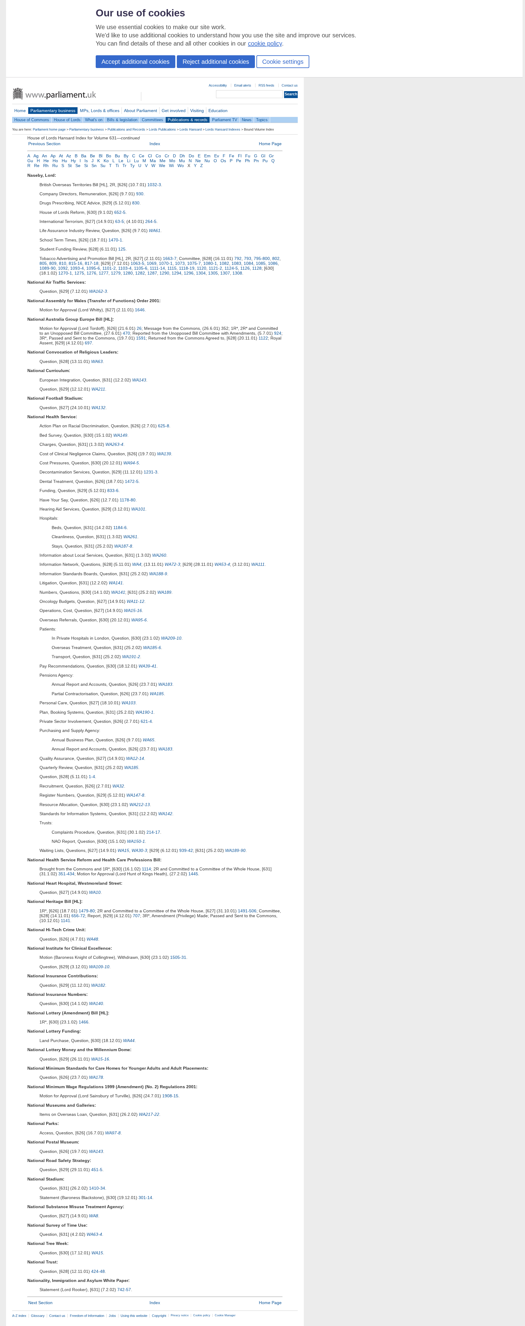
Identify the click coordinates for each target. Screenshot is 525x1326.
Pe (238, 160)
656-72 (78, 915)
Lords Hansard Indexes (222, 129)
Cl (150, 155)
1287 (152, 273)
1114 (146, 868)
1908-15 (170, 1095)
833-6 (112, 490)
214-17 (153, 832)
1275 (79, 273)
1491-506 (247, 910)
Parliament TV (224, 120)
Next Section (40, 1302)
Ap (53, 155)
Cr (167, 155)
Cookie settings (283, 61)
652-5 (119, 212)
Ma (153, 160)
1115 (172, 268)
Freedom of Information (87, 1315)
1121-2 (215, 268)
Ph (247, 160)
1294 (176, 273)
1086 (273, 263)
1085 (261, 263)
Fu (247, 155)
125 (121, 249)
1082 (224, 263)
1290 (164, 273)
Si (86, 165)
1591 (141, 338)
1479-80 (87, 910)
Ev (216, 155)
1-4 (92, 776)
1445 (193, 873)
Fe (231, 155)
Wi (171, 165)
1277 (103, 273)
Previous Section (44, 143)
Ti (117, 165)
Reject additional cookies (216, 61)
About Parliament (140, 110)
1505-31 (178, 957)
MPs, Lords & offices (99, 110)
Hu (64, 160)
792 (238, 258)
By (126, 155)
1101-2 (109, 268)
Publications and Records (126, 129)
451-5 (96, 1169)
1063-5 (137, 263)
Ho (55, 160)
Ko (106, 160)
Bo (108, 155)
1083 (236, 263)
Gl (263, 155)
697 (88, 342)
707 (136, 915)
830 (135, 202)
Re (36, 165)
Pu (265, 160)
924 (277, 333)
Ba (83, 155)
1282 (140, 273)
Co (158, 155)
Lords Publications (162, 129)
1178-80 (128, 499)
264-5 (150, 221)
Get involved (174, 110)
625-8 (163, 425)
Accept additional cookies (135, 61)
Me (163, 160)
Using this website (134, 1315)
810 (62, 263)
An (44, 155)
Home (20, 110)
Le (120, 160)
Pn (256, 160)
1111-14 (157, 268)
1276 (91, 273)
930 (139, 193)
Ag (36, 155)
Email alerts (242, 85)
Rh (46, 165)
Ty (132, 165)
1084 (248, 263)
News (247, 120)
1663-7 (170, 258)
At (61, 155)
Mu (182, 160)
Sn (94, 165)
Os (223, 160)
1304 (201, 273)
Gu (30, 160)
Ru (55, 165)
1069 (151, 263)
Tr (124, 165)
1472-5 (132, 481)
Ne (198, 160)
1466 (83, 1022)
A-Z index (19, 1315)
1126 (245, 268)
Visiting (197, 110)
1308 (237, 273)
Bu (117, 155)
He (46, 160)
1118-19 (186, 268)
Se (78, 165)
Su (102, 165)
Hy (73, 160)
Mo (172, 160)
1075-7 (194, 263)
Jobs (112, 1315)
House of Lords (67, 120)
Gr (271, 155)
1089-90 (47, 268)
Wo (180, 165)
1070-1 (166, 263)
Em (207, 155)
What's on (93, 120)
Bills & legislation (122, 120)
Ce (141, 155)
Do (191, 155)
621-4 (146, 721)
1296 (189, 273)
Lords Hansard (191, 129)
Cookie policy (201, 1315)
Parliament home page (49, 129)
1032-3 (154, 184)
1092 (63, 268)
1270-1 (65, 273)
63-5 (119, 221)
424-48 (98, 1271)
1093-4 (77, 268)
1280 (128, 273)
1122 (263, 338)
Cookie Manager (225, 1315)
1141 (65, 920)
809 (53, 263)
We (162, 165)
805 (43, 263)
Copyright (159, 1315)
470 (126, 333)
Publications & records (188, 120)
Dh (182, 155)
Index (154, 143)
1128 (257, 268)
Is (86, 160)
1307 (225, 273)
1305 (213, 273)
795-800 (262, 258)
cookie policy (265, 43)
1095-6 (93, 268)
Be (92, 155)
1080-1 (210, 263)
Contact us (290, 85)
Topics (262, 120)
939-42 (186, 850)
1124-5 (231, 268)
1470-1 (115, 240)
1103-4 (125, 268)
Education (218, 110)
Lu (136, 160)
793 (247, 258)
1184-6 (120, 527)
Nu (207, 160)
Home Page (270, 143)
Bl (100, 155)
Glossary (38, 1315)
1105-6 (140, 268)
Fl (240, 155)
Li (128, 160)
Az (68, 155)
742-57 (124, 1289)
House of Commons (31, 120)
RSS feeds (266, 85)
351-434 (66, 873)
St (70, 165)
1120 (201, 268)
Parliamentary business (52, 110)
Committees (152, 120)
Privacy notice (180, 1315)
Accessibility (218, 85)
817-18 (91, 263)
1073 (180, 263)
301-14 (145, 1197)
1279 (116, 273)
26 (139, 328)
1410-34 (97, 1188)
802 (276, 258)
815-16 (75, 263)
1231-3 (150, 472)
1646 (140, 309)
